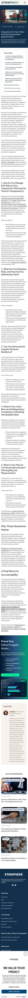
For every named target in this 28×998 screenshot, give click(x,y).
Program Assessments (7, 902)
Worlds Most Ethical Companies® (10, 937)
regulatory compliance (19, 262)
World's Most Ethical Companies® (14, 780)
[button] (25, 953)
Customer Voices (6, 950)
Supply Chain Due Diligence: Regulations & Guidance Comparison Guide (13, 609)
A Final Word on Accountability (12, 88)
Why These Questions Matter (11, 85)
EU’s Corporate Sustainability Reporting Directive (12, 198)
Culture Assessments (7, 905)
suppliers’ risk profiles (8, 162)
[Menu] (25, 2)
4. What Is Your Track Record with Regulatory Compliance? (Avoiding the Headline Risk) (14, 73)
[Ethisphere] (10, 2)
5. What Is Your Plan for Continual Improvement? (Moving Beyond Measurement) (13, 80)
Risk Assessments (6, 908)
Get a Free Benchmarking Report (10, 675)
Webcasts (4, 924)
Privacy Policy (4, 996)
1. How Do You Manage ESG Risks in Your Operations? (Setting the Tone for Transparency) (14, 57)
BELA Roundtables (6, 927)
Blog (6, 838)
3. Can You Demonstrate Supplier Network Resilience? (13, 68)
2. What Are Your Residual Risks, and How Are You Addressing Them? (14, 63)
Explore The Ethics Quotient (9, 940)
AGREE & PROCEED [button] (14, 991)
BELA (2, 900)
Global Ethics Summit (7, 918)
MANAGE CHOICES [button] (14, 987)
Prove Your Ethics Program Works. (12, 91)
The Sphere (4, 897)
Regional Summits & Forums (9, 921)
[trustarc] (23, 996)
